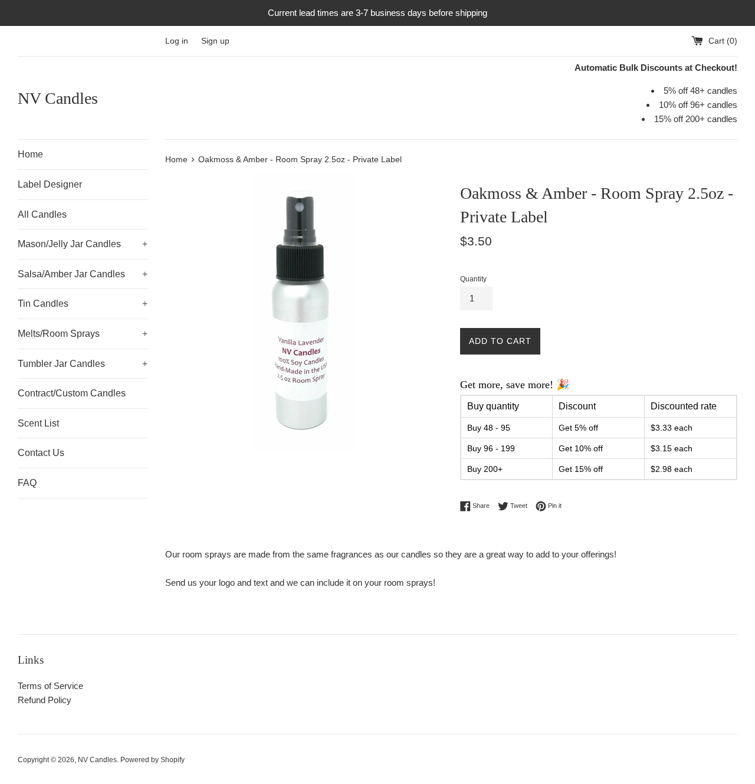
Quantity (473, 279)
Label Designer (50, 184)
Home (30, 154)
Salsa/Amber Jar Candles (82, 274)
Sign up (215, 41)
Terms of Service (50, 686)
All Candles (42, 214)
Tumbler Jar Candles (82, 364)
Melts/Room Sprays (82, 334)
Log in (176, 41)
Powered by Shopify (152, 760)
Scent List (38, 423)
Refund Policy (44, 700)
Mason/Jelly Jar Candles (82, 244)
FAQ (27, 483)
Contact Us (41, 453)
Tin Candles (82, 303)
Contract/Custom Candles (72, 393)
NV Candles (58, 98)
